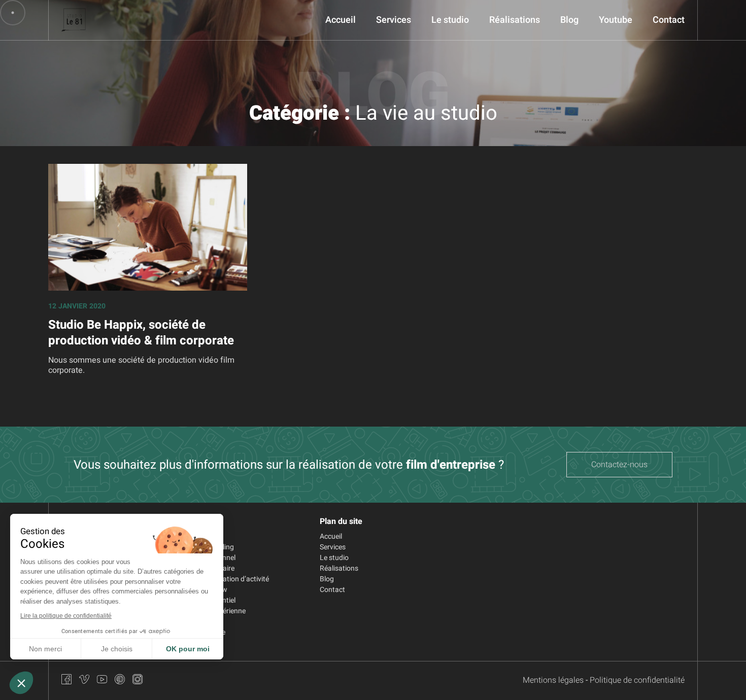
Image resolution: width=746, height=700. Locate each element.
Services (393, 20)
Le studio (450, 20)
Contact (669, 20)
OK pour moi (188, 649)
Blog (569, 20)
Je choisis (116, 649)
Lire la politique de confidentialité (66, 615)
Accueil (340, 20)
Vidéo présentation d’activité (224, 579)
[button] (21, 683)
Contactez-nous (619, 465)
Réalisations (514, 20)
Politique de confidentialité (637, 680)
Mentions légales (553, 680)
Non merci (45, 649)
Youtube (615, 20)
